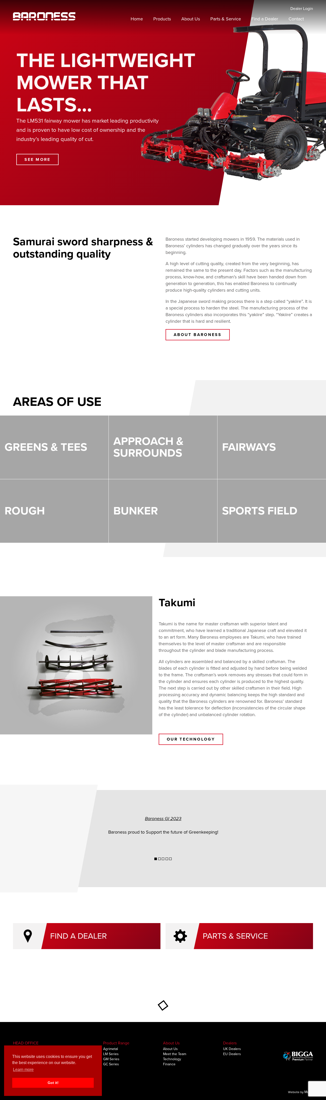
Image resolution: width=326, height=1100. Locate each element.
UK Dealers (232, 1049)
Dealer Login (301, 8)
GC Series (111, 1064)
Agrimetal (110, 1049)
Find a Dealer (264, 19)
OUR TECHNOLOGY (191, 739)
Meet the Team (174, 1054)
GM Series (111, 1059)
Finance (169, 1064)
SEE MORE (37, 159)
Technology (172, 1059)
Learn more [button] (23, 1069)
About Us (190, 19)
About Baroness (198, 334)
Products (162, 19)
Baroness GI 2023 (163, 818)
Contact (296, 19)
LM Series (111, 1054)
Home (137, 19)
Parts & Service (225, 19)
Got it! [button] (53, 1083)
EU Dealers (232, 1054)
